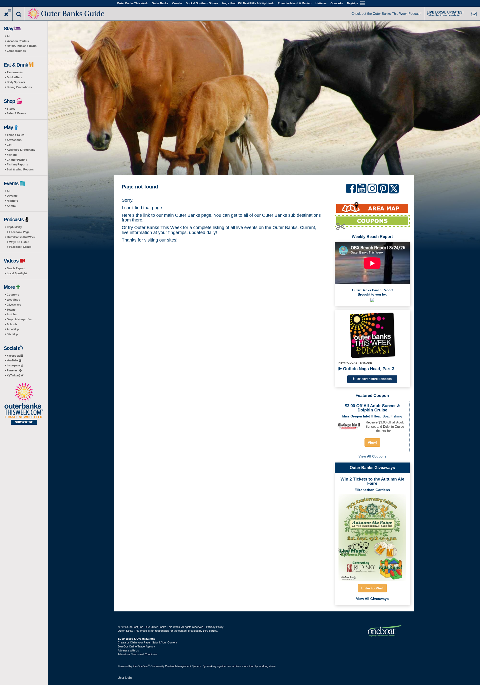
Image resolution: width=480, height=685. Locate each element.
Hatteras (321, 3)
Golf (9, 144)
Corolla (177, 3)
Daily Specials (16, 82)
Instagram (14, 365)
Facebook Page (19, 232)
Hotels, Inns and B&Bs (21, 45)
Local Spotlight (17, 273)
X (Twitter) (14, 375)
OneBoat (144, 666)
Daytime (12, 195)
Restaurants (15, 72)
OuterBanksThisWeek (21, 237)
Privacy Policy (215, 626)
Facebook (13, 355)
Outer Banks (160, 3)
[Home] (66, 13)
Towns (11, 309)
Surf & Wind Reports (20, 169)
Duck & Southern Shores (202, 3)
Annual (11, 205)
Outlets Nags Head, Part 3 (368, 368)
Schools (12, 324)
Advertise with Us (128, 650)
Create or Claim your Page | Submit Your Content (147, 642)
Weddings (13, 299)
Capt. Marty (14, 227)
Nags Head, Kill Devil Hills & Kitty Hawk (248, 3)
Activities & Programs (21, 149)
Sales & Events (16, 113)
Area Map (13, 329)
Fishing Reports (17, 164)
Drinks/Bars (14, 77)
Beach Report (16, 268)
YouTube (13, 360)
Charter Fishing (17, 159)
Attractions (14, 139)
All (8, 36)
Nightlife (12, 200)
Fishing (12, 154)
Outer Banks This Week (132, 3)
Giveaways (14, 304)
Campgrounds (16, 50)
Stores (11, 108)
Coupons (13, 294)
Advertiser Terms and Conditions (138, 654)
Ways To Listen (19, 242)
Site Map (12, 334)
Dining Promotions (19, 87)
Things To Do (15, 134)
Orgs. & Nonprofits (19, 319)
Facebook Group (20, 246)
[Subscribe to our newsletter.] (24, 404)
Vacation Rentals (18, 41)
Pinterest (13, 370)
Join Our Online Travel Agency (136, 646)
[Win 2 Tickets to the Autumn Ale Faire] (372, 536)
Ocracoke (336, 3)
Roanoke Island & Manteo (295, 3)
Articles (12, 314)
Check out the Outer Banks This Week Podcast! (387, 14)
